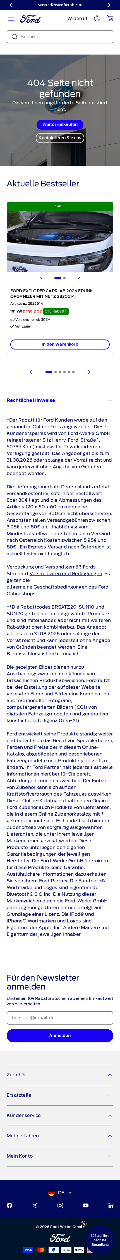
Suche (28, 36)
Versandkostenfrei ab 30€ (60, 5)
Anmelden (60, 1035)
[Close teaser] (84, 1224)
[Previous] (41, 278)
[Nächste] (108, 5)
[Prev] (31, 372)
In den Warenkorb (60, 344)
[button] (99, 1239)
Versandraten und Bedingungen (66, 573)
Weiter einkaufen (60, 124)
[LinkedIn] (110, 1205)
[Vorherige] (11, 5)
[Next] (79, 278)
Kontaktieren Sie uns (60, 138)
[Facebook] (9, 1205)
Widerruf (77, 18)
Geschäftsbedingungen (60, 587)
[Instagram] (60, 1205)
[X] (35, 1205)
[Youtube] (85, 1205)
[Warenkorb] (110, 18)
